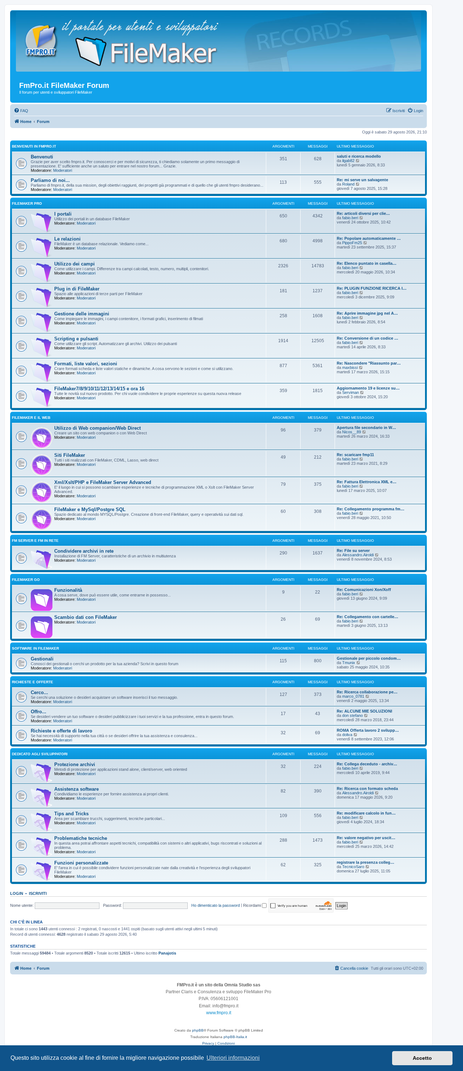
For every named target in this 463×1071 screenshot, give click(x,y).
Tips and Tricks (71, 813)
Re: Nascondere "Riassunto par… (369, 363)
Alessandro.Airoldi (358, 555)
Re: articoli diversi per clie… (363, 213)
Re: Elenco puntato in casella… (366, 263)
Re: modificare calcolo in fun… (366, 813)
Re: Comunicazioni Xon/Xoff (364, 589)
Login (16, 893)
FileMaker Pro (27, 203)
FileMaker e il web (31, 418)
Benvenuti (42, 157)
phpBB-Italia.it (235, 1037)
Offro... (38, 711)
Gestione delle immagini (81, 313)
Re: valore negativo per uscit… (366, 838)
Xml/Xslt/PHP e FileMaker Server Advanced (102, 482)
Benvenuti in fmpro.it (34, 146)
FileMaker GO (26, 580)
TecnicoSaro (353, 866)
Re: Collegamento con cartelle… (367, 617)
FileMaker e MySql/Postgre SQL (90, 509)
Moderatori (62, 170)
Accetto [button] (422, 1058)
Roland (348, 184)
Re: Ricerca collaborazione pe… (367, 692)
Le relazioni (67, 239)
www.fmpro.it (218, 1012)
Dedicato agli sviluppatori (40, 754)
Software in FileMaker (35, 648)
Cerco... (39, 692)
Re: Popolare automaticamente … (369, 238)
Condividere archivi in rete (84, 551)
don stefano (352, 715)
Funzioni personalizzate (81, 863)
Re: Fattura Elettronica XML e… (366, 482)
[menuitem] (21, 110)
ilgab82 (348, 160)
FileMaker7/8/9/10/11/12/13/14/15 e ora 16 (99, 388)
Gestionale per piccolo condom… (369, 658)
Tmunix (348, 662)
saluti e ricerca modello (359, 156)
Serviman (350, 392)
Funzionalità (68, 590)
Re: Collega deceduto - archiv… (367, 764)
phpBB (198, 1030)
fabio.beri (350, 218)
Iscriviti (38, 893)
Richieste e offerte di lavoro (61, 731)
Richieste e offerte (32, 682)
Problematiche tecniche (80, 838)
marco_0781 (353, 696)
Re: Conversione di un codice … (367, 338)
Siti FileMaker (69, 455)
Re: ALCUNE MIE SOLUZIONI (364, 711)
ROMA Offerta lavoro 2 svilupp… (368, 730)
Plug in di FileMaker (76, 289)
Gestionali (42, 659)
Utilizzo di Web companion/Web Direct (97, 428)
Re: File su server (353, 550)
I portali (63, 214)
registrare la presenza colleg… (365, 862)
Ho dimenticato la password (215, 905)
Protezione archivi (74, 764)
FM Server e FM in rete (35, 541)
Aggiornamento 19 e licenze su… (368, 388)
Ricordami (252, 905)
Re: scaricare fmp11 (355, 454)
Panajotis (167, 953)
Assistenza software (76, 789)
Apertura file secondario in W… (366, 427)
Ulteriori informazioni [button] (233, 1058)
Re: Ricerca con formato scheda (367, 788)
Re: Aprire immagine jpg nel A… (367, 313)
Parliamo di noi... (50, 180)
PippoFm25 (352, 243)
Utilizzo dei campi (74, 264)
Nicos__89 (351, 432)
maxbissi (350, 367)
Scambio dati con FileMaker (85, 617)
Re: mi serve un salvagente (362, 180)
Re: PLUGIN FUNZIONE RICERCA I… (372, 288)
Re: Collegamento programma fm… (370, 509)
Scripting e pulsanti (76, 338)
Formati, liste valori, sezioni (85, 363)
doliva (347, 734)
